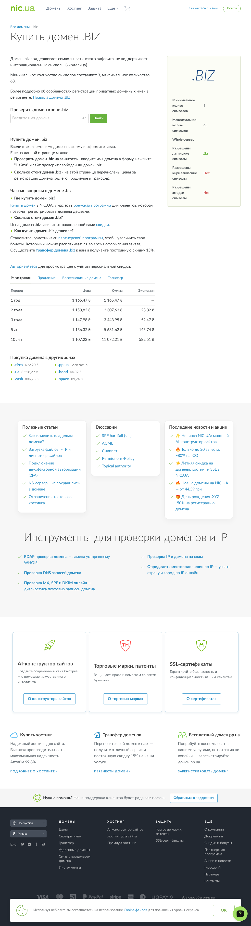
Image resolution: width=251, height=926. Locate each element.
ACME (107, 443)
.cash (18, 379)
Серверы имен (70, 836)
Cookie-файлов (135, 910)
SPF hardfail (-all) (116, 436)
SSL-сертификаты (170, 840)
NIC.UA (22, 8)
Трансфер (115, 278)
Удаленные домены (74, 850)
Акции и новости (217, 861)
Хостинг (74, 8)
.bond (63, 372)
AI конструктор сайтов (125, 829)
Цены (63, 829)
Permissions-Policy (118, 459)
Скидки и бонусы (218, 843)
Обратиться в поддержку (194, 798)
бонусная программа (92, 205)
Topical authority (116, 466)
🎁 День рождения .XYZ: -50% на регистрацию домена (198, 503)
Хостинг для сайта (122, 836)
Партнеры (212, 874)
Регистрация (21, 278)
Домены (54, 8)
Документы (213, 836)
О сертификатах (201, 699)
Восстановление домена (81, 278)
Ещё (111, 8)
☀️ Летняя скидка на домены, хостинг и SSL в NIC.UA (198, 469)
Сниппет (109, 451)
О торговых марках (125, 699)
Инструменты (70, 867)
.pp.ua (63, 365)
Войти (232, 8)
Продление (46, 278)
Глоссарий (212, 867)
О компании (214, 829)
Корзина (127, 8)
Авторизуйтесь (23, 266)
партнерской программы (80, 238)
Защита (94, 8)
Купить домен (23, 205)
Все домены (20, 27)
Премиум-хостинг (121, 843)
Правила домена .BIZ (52, 97)
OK (224, 910)
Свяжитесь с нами (203, 8)
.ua (16, 372)
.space (63, 379)
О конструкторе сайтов (49, 699)
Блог (14, 844)
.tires (18, 365)
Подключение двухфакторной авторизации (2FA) (55, 469)
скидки (102, 225)
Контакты (212, 881)
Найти (98, 118)
